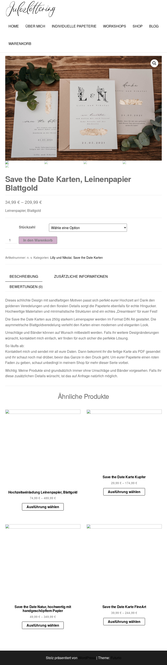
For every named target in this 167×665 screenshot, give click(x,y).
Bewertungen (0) (26, 286)
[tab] (27, 276)
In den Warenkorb (38, 240)
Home (13, 26)
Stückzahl (27, 227)
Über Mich (35, 26)
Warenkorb (19, 43)
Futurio (116, 657)
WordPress (86, 657)
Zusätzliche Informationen (81, 276)
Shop (138, 26)
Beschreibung (24, 276)
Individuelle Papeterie (74, 26)
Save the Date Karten (88, 257)
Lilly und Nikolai (61, 257)
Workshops (114, 26)
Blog (154, 26)
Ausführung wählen (43, 506)
